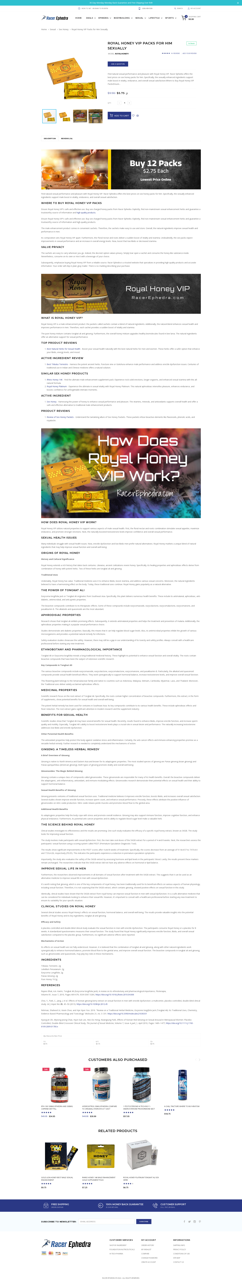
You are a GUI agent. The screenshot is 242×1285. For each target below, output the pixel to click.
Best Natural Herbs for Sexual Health (63, 349)
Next (199, 1059)
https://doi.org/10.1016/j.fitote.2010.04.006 (115, 994)
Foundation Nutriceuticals (122, 1249)
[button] (101, 48)
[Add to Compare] (137, 115)
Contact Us (178, 1262)
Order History (147, 1245)
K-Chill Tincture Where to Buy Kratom (181, 1106)
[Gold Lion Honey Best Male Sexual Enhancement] (59, 1156)
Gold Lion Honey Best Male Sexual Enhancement (57, 1178)
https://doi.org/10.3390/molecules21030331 (127, 1013)
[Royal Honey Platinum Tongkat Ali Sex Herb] (141, 1156)
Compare (145, 1254)
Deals (89, 18)
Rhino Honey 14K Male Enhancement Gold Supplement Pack (98, 1178)
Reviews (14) (66, 139)
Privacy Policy (179, 1249)
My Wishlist (146, 1249)
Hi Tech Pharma (116, 1254)
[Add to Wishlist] (133, 115)
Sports (169, 18)
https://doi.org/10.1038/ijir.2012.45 (92, 1004)
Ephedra (103, 18)
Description (50, 139)
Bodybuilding (122, 18)
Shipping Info (179, 1245)
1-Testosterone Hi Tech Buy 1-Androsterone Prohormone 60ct (139, 1107)
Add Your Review (189, 53)
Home (78, 18)
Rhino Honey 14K (54, 379)
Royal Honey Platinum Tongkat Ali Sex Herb (141, 1178)
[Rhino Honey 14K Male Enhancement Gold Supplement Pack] (100, 1156)
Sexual (139, 18)
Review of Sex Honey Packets (60, 417)
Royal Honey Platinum (57, 386)
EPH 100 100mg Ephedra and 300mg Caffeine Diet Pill (57, 1107)
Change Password (149, 1258)
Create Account (148, 1262)
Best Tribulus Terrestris (57, 364)
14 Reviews (175, 53)
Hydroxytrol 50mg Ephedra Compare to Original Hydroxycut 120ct (99, 1107)
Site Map (176, 1258)
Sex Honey (63, 29)
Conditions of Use (181, 1254)
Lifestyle (154, 18)
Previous (196, 1059)
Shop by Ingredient (118, 1245)
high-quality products (86, 212)
